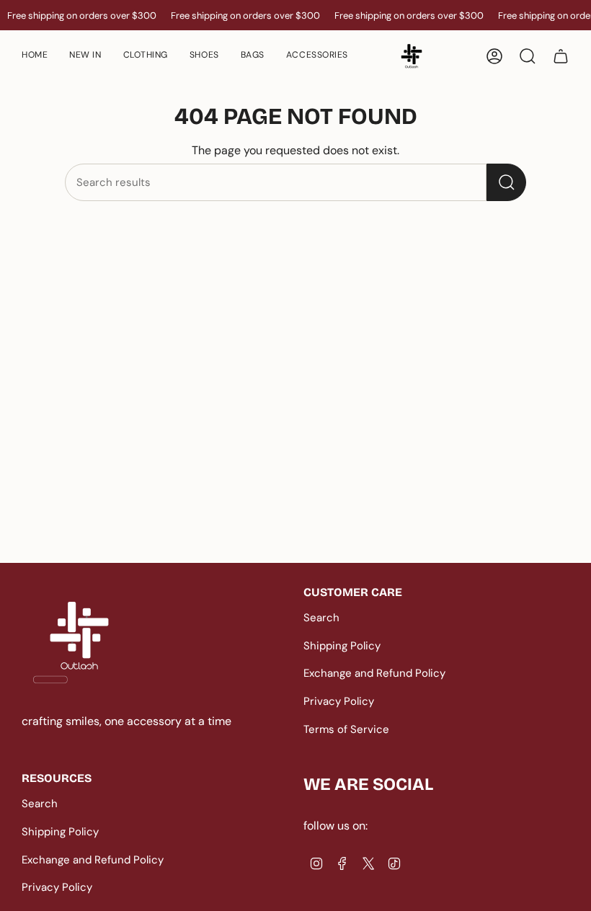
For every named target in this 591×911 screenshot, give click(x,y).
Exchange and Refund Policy (374, 673)
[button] (204, 56)
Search (321, 617)
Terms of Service (346, 729)
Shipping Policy (342, 646)
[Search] (506, 182)
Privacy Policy (338, 701)
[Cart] (560, 56)
